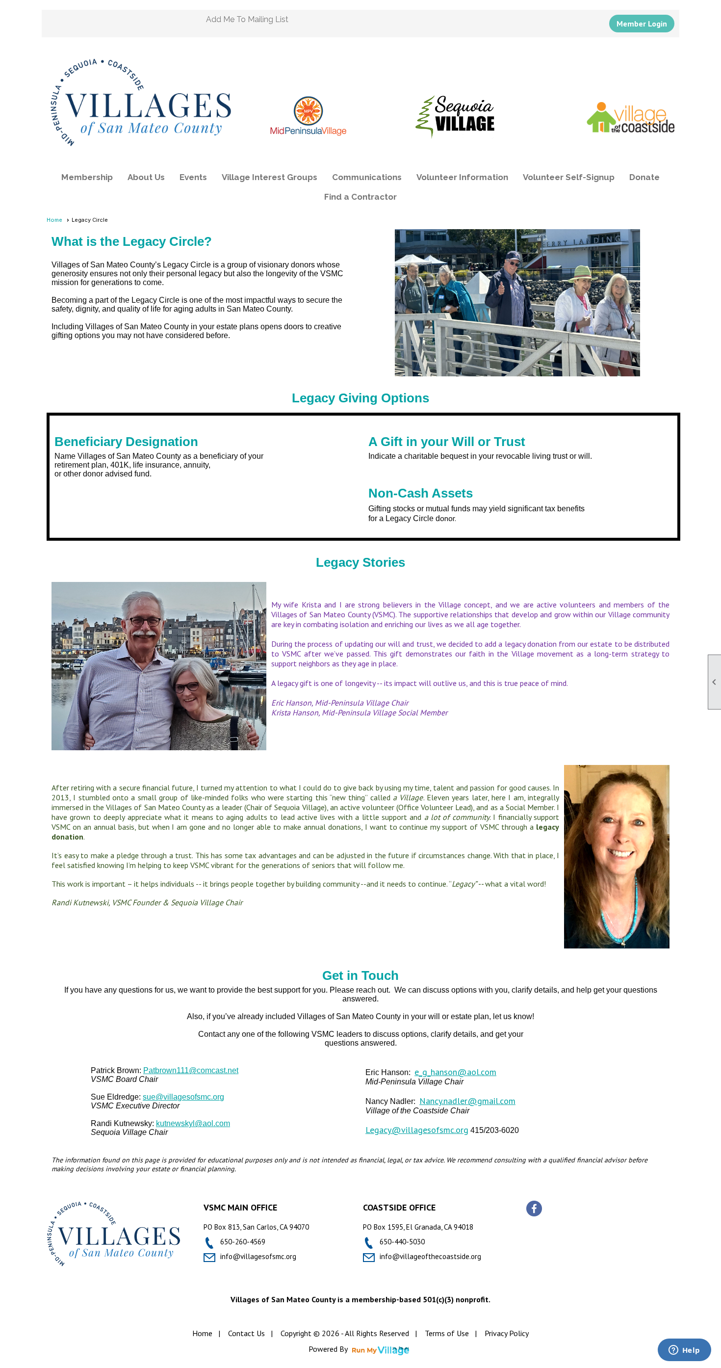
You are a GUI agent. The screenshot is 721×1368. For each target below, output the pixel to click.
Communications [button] (367, 177)
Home (54, 219)
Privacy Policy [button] (507, 1333)
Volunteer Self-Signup (569, 177)
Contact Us (246, 1333)
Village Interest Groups (269, 177)
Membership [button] (87, 177)
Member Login (642, 23)
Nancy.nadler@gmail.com (467, 1100)
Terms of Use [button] (447, 1333)
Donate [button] (644, 177)
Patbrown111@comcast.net (190, 1070)
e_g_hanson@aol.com (455, 1072)
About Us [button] (146, 177)
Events (193, 177)
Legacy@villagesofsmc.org (416, 1129)
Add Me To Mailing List (247, 19)
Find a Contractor (360, 197)
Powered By (329, 1349)
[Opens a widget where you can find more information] (684, 1351)
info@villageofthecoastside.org (430, 1256)
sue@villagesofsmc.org (183, 1097)
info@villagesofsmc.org (258, 1256)
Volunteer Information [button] (462, 177)
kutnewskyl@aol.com (193, 1123)
